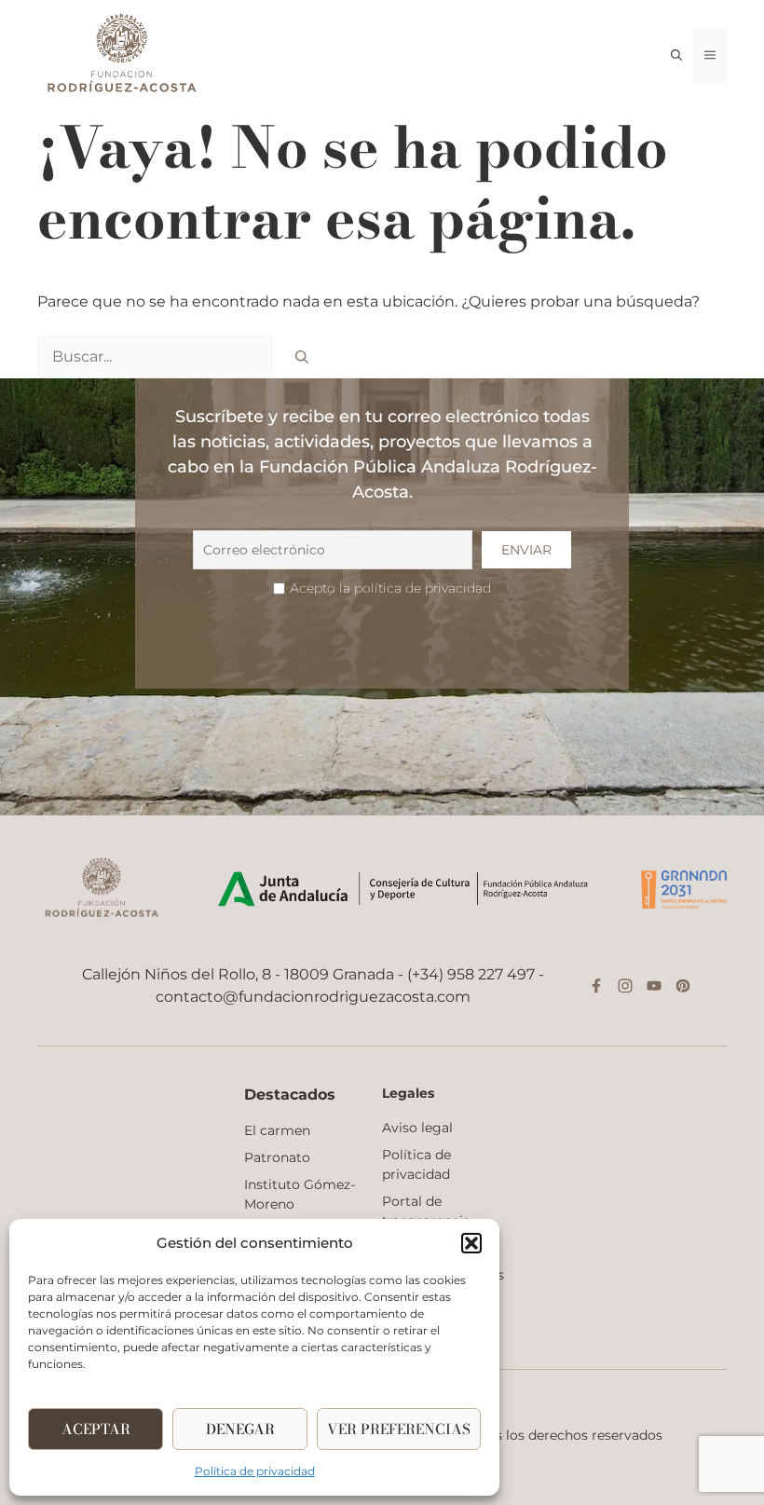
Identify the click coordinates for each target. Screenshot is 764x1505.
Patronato (277, 1157)
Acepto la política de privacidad (390, 588)
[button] (471, 1243)
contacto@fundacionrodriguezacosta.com (313, 997)
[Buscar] (302, 357)
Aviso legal (417, 1127)
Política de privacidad (255, 1471)
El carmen (277, 1130)
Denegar (240, 1429)
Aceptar (95, 1429)
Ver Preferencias (399, 1429)
